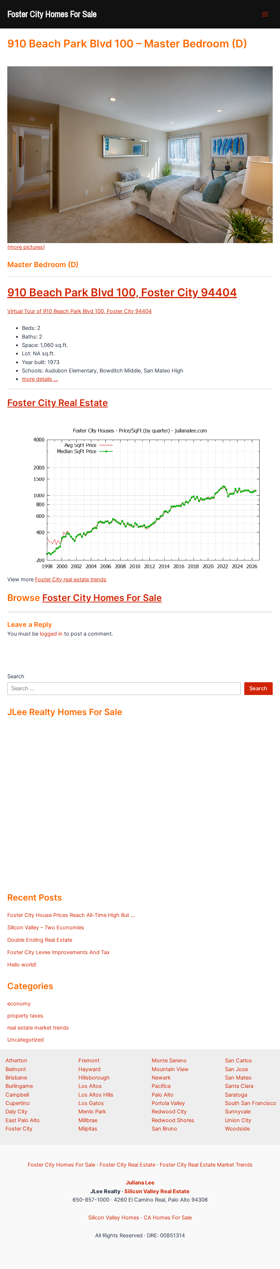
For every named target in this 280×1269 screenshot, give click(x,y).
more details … (40, 379)
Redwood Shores (173, 1120)
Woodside (237, 1128)
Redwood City (169, 1111)
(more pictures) (26, 247)
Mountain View (170, 1069)
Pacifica (161, 1086)
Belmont (15, 1069)
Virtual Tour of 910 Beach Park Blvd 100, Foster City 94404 (79, 311)
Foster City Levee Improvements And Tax (58, 952)
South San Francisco (250, 1103)
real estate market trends (38, 1027)
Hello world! (21, 964)
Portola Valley (168, 1103)
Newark (161, 1077)
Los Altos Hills (95, 1095)
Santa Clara (239, 1086)
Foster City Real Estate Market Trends (206, 1164)
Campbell (17, 1095)
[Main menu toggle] (265, 14)
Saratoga (236, 1095)
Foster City (18, 1128)
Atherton (16, 1060)
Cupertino (17, 1103)
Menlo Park (92, 1111)
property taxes (25, 1015)
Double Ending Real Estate (39, 940)
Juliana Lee (140, 1182)
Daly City (16, 1111)
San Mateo (238, 1077)
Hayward (89, 1069)
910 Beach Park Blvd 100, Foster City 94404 (122, 292)
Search (15, 676)
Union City (238, 1120)
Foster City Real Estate (57, 402)
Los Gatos (91, 1103)
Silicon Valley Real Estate (157, 1191)
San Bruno (164, 1128)
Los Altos (90, 1086)
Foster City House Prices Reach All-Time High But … (71, 915)
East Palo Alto (22, 1120)
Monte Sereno (169, 1060)
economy (19, 1003)
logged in (51, 633)
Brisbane (16, 1077)
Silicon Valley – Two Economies (45, 927)
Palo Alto (163, 1095)
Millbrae (87, 1120)
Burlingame (19, 1086)
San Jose (236, 1069)
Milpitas (87, 1128)
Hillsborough (94, 1077)
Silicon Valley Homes (113, 1217)
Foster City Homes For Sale (52, 14)
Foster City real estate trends (70, 579)
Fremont (89, 1060)
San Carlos (238, 1060)
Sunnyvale (237, 1111)
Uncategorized (25, 1039)
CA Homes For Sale (168, 1217)
